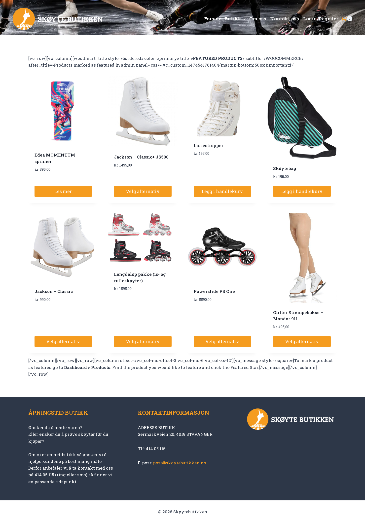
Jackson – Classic (54, 291)
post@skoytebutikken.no (179, 463)
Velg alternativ (143, 191)
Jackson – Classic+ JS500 (141, 157)
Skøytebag (284, 168)
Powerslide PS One (214, 291)
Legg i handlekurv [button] (222, 191)
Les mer (63, 191)
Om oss (257, 18)
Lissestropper (208, 145)
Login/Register (320, 18)
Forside (212, 18)
